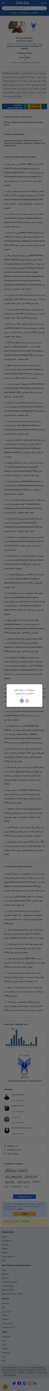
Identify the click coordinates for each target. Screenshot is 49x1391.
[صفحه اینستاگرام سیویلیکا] (27, 701)
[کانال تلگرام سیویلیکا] (22, 701)
